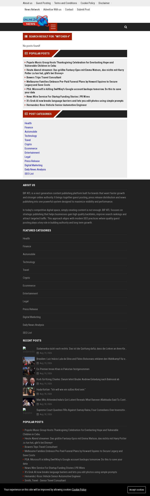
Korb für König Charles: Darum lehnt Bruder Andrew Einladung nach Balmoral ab (78, 379)
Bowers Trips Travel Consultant (44, 77)
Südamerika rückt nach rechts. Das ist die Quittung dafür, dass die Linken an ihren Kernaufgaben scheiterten (82, 348)
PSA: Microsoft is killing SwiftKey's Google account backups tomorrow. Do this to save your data (73, 91)
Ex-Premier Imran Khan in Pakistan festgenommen (63, 369)
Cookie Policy (79, 489)
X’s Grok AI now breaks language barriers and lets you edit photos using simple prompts (75, 100)
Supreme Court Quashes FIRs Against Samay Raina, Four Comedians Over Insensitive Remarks (82, 410)
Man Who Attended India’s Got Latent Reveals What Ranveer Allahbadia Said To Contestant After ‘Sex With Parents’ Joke (82, 399)
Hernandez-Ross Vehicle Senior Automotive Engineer (57, 105)
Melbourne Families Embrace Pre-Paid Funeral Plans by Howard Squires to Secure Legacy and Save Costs (71, 83)
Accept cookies (136, 489)
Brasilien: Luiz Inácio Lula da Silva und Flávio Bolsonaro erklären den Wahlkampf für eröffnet (82, 358)
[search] (125, 27)
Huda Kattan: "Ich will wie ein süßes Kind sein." (61, 389)
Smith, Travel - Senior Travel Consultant (45, 480)
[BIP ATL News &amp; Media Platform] (36, 21)
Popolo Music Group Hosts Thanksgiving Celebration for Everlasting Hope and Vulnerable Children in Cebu (69, 64)
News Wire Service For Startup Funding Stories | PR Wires (58, 96)
